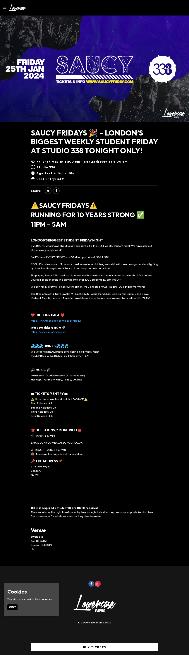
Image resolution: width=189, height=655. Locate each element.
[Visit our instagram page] (98, 584)
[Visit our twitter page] (48, 191)
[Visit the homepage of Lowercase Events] (16, 8)
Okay (12, 607)
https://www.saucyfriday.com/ (49, 332)
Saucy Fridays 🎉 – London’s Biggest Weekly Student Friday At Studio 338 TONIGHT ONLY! (94, 141)
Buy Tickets (94, 647)
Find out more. (44, 599)
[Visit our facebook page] (56, 191)
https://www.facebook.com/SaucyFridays (56, 320)
